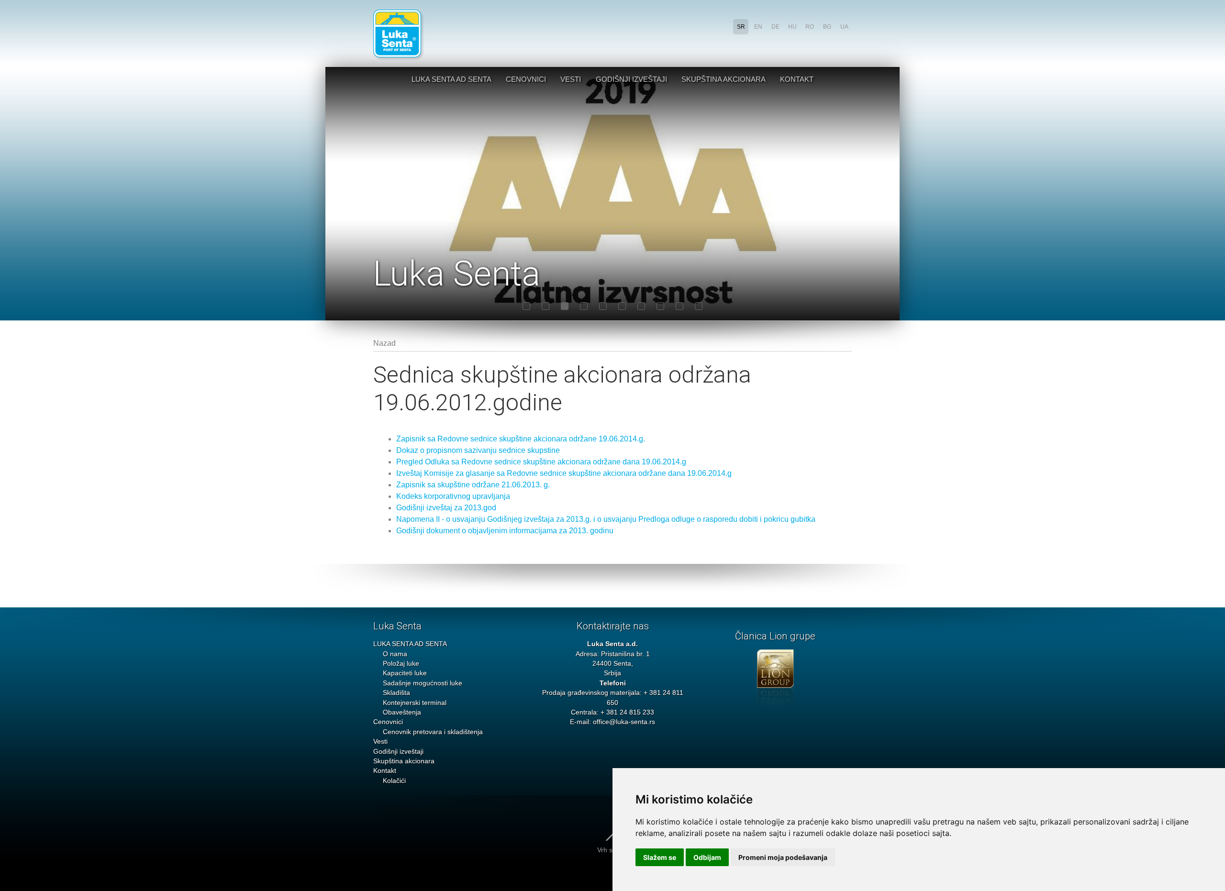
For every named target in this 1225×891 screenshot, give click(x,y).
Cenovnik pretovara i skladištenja (433, 732)
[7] (641, 306)
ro (809, 26)
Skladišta (396, 692)
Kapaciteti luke (405, 673)
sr (741, 26)
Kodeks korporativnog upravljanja (453, 496)
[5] (602, 306)
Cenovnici (526, 79)
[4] (583, 306)
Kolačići (394, 780)
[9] (679, 306)
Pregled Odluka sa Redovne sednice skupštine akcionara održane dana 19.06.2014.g (541, 462)
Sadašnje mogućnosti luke (422, 683)
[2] (545, 306)
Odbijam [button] (707, 857)
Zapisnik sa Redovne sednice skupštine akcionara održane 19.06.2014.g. (520, 439)
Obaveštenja (402, 712)
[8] (660, 306)
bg (827, 26)
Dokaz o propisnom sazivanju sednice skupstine (478, 450)
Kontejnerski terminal (414, 702)
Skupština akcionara (723, 79)
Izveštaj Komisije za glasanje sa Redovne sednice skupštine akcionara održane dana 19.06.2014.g (564, 473)
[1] (526, 306)
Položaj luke (401, 663)
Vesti (570, 79)
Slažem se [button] (659, 857)
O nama (395, 654)
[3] (564, 306)
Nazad (384, 343)
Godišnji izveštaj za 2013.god (446, 508)
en (758, 26)
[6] (622, 306)
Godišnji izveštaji (631, 79)
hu (792, 26)
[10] (698, 306)
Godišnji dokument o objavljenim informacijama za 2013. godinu (504, 531)
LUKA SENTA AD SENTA (451, 79)
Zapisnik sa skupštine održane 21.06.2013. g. (473, 485)
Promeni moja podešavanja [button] (782, 857)
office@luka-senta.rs (624, 722)
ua (844, 26)
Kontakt (796, 79)
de (775, 26)
